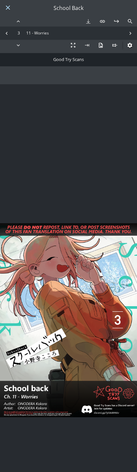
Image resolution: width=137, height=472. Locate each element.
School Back (68, 8)
